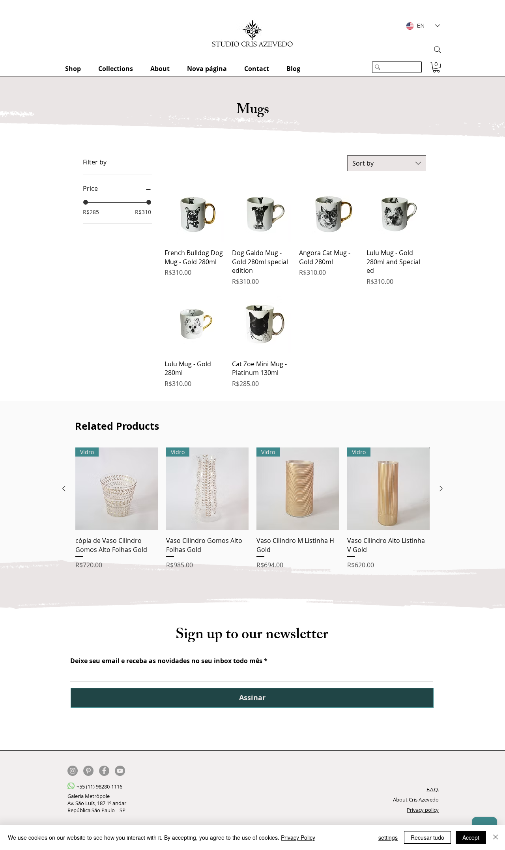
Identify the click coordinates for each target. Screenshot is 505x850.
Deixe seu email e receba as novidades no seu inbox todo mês (166, 661)
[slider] (85, 202)
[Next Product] (441, 488)
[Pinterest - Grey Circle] (88, 771)
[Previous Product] (64, 488)
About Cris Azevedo (416, 799)
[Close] (495, 837)
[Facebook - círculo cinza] (104, 771)
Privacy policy (423, 809)
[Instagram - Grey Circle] (72, 771)
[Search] (437, 49)
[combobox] (386, 163)
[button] (436, 67)
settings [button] (388, 837)
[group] (252, 508)
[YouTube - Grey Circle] (120, 771)
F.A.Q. (432, 789)
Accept (470, 837)
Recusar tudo (427, 837)
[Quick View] (194, 212)
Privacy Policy (298, 837)
